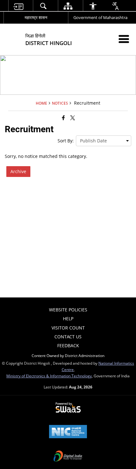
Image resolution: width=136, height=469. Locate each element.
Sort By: (66, 141)
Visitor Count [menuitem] (68, 328)
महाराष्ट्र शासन (36, 17)
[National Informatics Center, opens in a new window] (68, 432)
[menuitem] (18, 6)
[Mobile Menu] (123, 38)
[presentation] (103, 140)
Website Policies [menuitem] (68, 310)
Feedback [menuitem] (68, 345)
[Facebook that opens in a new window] (63, 117)
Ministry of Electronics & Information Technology (49, 375)
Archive (18, 171)
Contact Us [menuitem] (68, 337)
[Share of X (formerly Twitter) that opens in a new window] (73, 117)
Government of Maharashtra (100, 17)
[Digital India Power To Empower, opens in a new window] (68, 456)
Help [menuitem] (68, 319)
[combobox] (115, 6)
